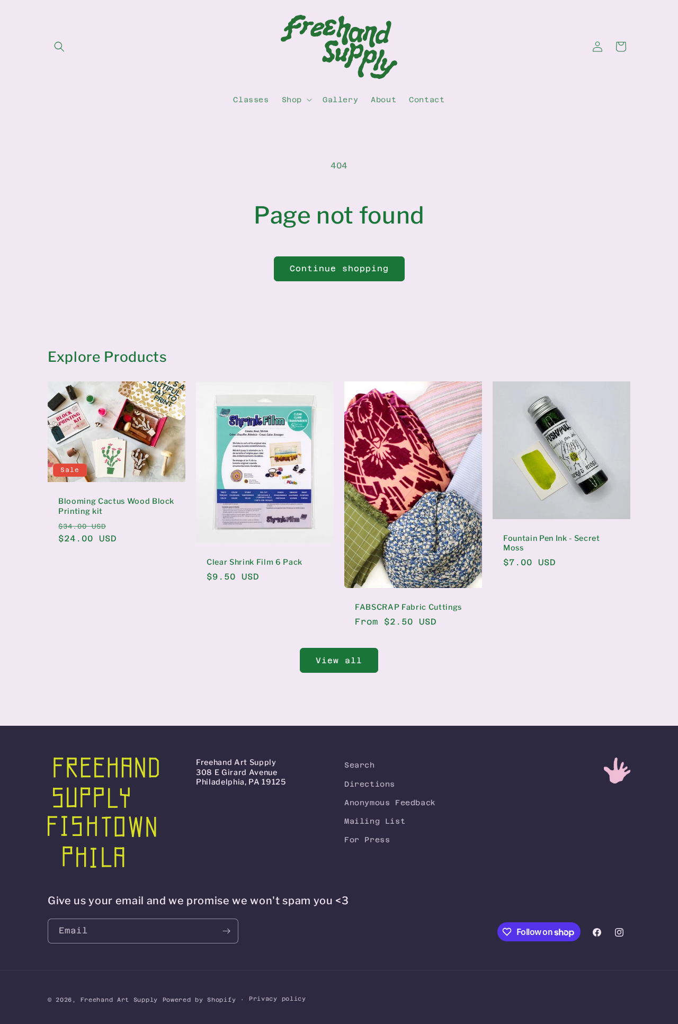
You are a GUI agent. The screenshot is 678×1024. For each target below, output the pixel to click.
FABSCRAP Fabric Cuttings (408, 607)
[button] (59, 46)
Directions (369, 784)
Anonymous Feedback (390, 802)
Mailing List (374, 821)
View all (339, 660)
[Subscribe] (226, 931)
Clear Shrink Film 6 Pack (254, 562)
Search (359, 765)
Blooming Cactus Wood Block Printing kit (116, 506)
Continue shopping (339, 268)
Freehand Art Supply (119, 999)
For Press (367, 839)
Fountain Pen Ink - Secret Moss (551, 543)
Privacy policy (277, 998)
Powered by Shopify (199, 999)
